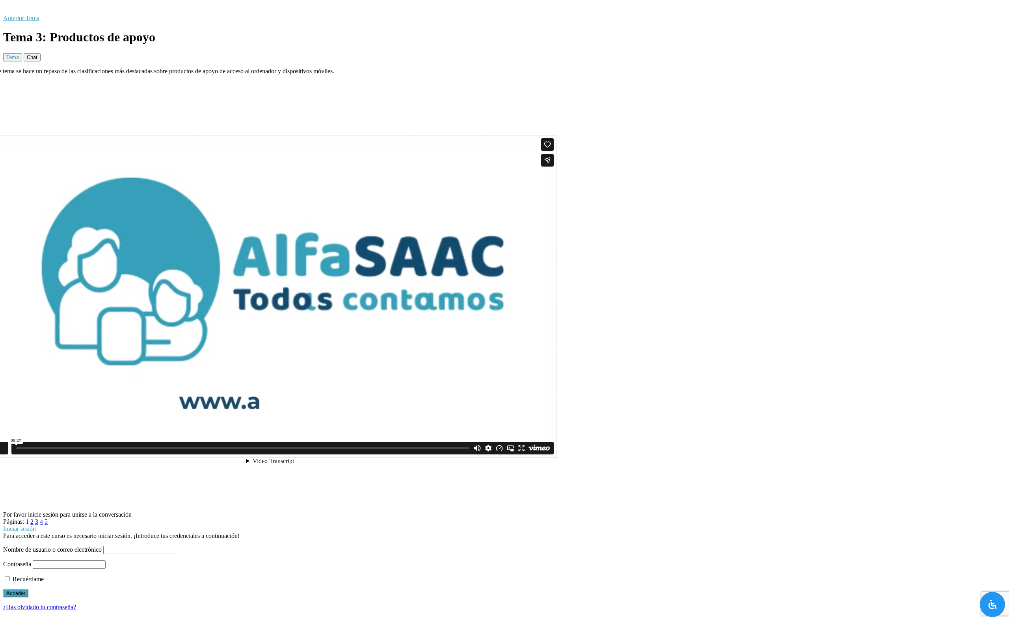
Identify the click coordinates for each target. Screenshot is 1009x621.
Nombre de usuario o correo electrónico (52, 549)
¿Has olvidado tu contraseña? (39, 607)
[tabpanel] (504, 289)
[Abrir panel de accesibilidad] (992, 604)
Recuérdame (27, 579)
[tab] (12, 57)
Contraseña (17, 564)
